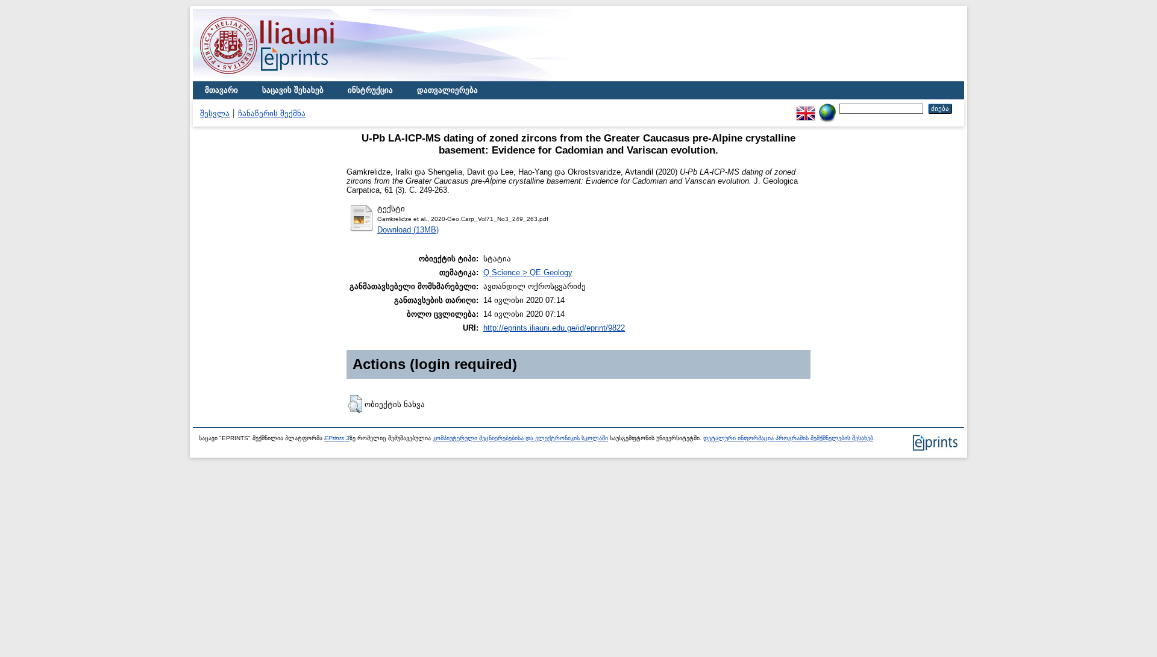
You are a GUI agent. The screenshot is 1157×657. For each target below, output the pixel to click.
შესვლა (215, 113)
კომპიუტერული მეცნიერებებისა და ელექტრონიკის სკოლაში (520, 438)
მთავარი (221, 90)
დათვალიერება (447, 90)
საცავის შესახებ (293, 90)
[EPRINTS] (295, 78)
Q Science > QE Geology (527, 272)
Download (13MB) (408, 229)
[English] (805, 108)
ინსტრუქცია (370, 90)
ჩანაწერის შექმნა (272, 113)
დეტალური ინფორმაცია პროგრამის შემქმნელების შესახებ (788, 438)
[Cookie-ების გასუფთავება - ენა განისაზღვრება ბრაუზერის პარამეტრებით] (827, 108)
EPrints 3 (337, 438)
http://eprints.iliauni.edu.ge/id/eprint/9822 (554, 327)
